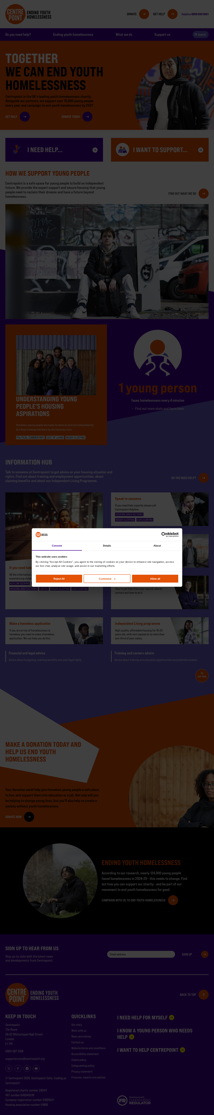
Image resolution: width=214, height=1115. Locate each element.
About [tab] (157, 545)
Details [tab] (107, 545)
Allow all (155, 578)
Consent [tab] (57, 545)
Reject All (59, 578)
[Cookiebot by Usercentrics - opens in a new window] (164, 534)
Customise (105, 578)
